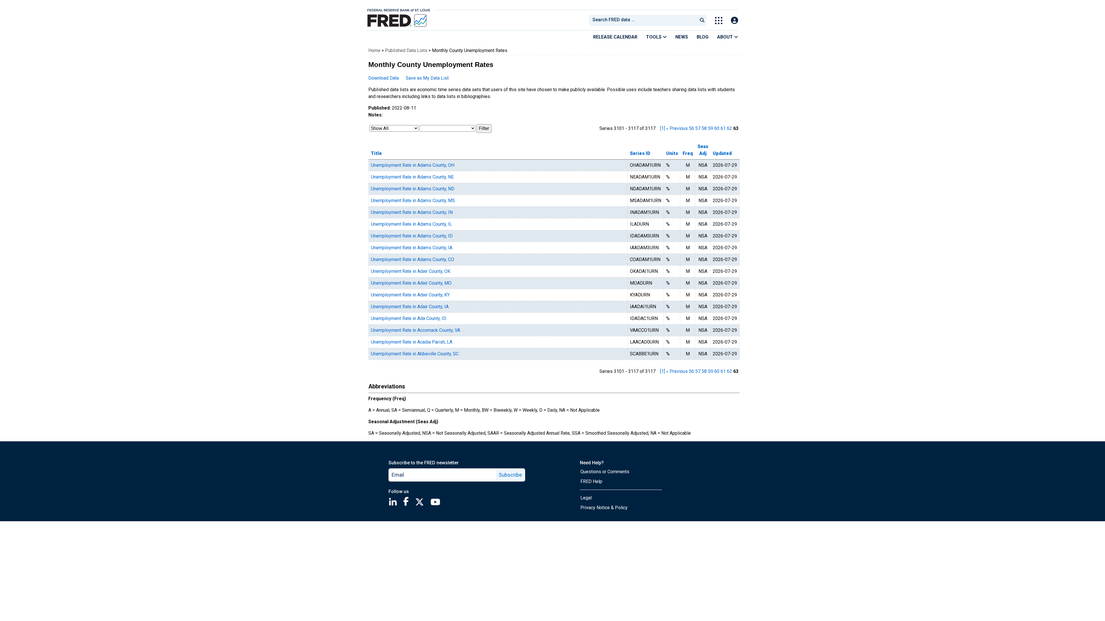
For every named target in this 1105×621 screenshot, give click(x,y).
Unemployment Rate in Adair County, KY (410, 295)
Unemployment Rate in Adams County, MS (413, 200)
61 (723, 128)
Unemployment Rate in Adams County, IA (411, 247)
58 (704, 128)
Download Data (383, 78)
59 (710, 128)
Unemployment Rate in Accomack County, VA (415, 330)
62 (729, 128)
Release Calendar (615, 37)
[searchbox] (644, 20)
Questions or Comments (604, 471)
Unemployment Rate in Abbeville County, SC (415, 353)
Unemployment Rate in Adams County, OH (412, 165)
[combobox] (643, 20)
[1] (662, 128)
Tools (654, 37)
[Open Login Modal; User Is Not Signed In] (734, 20)
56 (691, 128)
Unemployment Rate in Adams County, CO (412, 259)
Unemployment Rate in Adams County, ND (412, 188)
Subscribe (510, 475)
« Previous (677, 128)
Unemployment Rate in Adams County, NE (412, 177)
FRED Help (591, 481)
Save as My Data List (427, 78)
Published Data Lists (406, 50)
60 (716, 128)
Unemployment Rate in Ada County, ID (408, 318)
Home (374, 50)
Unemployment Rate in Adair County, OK (410, 271)
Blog (702, 37)
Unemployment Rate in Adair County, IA (410, 306)
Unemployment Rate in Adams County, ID (412, 236)
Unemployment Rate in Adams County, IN (412, 212)
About (725, 37)
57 (697, 128)
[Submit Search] (702, 20)
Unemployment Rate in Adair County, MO (411, 283)
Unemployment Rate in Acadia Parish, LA (411, 342)
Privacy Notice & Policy (604, 507)
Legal (586, 498)
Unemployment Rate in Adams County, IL (411, 224)
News (681, 37)
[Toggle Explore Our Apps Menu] (718, 20)
